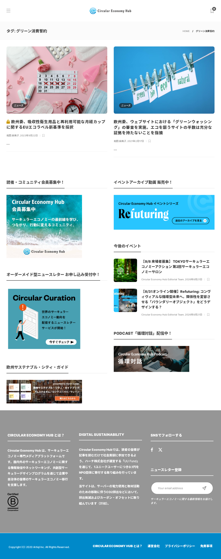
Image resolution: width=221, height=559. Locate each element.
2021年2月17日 (135, 141)
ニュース (18, 105)
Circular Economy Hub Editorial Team (162, 279)
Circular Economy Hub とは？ (117, 546)
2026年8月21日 (193, 279)
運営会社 (154, 546)
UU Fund (130, 461)
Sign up (204, 488)
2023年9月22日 (29, 135)
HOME (186, 31)
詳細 (103, 503)
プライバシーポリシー (180, 546)
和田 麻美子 (12, 135)
